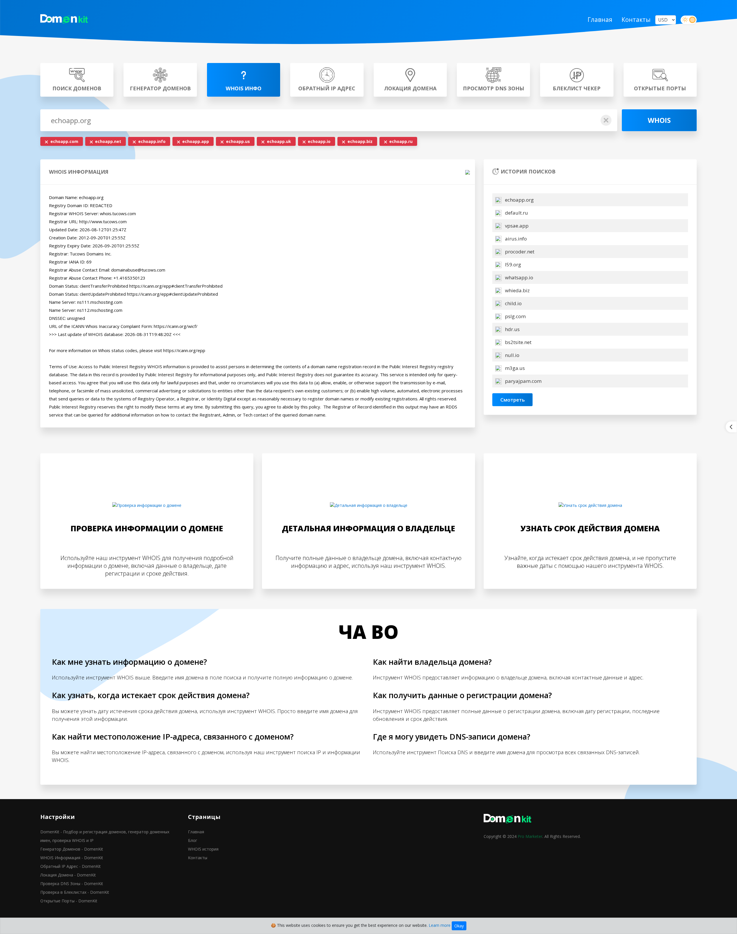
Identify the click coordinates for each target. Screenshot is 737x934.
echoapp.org (519, 199)
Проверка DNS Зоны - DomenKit (71, 883)
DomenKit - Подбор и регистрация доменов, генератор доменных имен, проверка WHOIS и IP (104, 836)
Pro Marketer (530, 836)
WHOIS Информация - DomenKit (71, 857)
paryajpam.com (523, 381)
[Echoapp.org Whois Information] (67, 19)
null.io (511, 355)
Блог (192, 840)
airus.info (515, 238)
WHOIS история (203, 849)
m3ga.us (514, 368)
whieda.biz (517, 290)
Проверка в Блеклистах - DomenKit (74, 892)
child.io (513, 303)
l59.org (512, 264)
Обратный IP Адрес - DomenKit (70, 866)
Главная (600, 20)
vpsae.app (516, 225)
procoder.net (519, 251)
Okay (459, 926)
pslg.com (515, 316)
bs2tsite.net (517, 342)
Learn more (440, 925)
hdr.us (512, 329)
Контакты (636, 20)
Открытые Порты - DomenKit (68, 901)
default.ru (516, 212)
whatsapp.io (518, 277)
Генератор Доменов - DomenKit (71, 849)
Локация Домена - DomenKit (68, 875)
